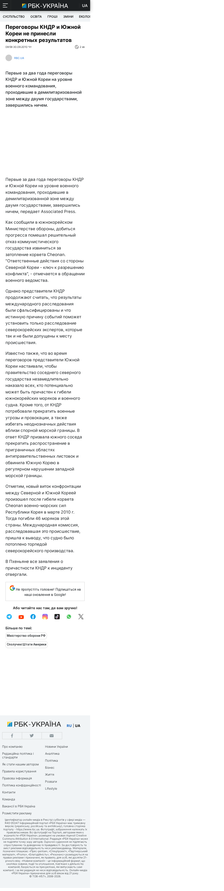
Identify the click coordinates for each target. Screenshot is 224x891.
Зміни (68, 16)
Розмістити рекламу (17, 813)
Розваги (51, 781)
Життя (49, 774)
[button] (5, 5)
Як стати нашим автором (20, 764)
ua (77, 725)
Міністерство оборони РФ (26, 635)
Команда (8, 799)
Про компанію (12, 746)
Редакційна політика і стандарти (18, 755)
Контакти (8, 792)
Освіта (36, 16)
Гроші (52, 16)
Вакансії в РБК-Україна (18, 806)
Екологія (86, 16)
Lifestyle (51, 788)
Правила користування (19, 771)
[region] (45, 143)
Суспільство (14, 16)
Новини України (56, 746)
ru (69, 725)
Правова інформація (17, 778)
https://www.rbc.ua (27, 829)
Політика (51, 760)
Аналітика (52, 753)
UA (85, 5)
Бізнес (49, 767)
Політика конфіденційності (21, 785)
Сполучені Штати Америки (26, 644)
